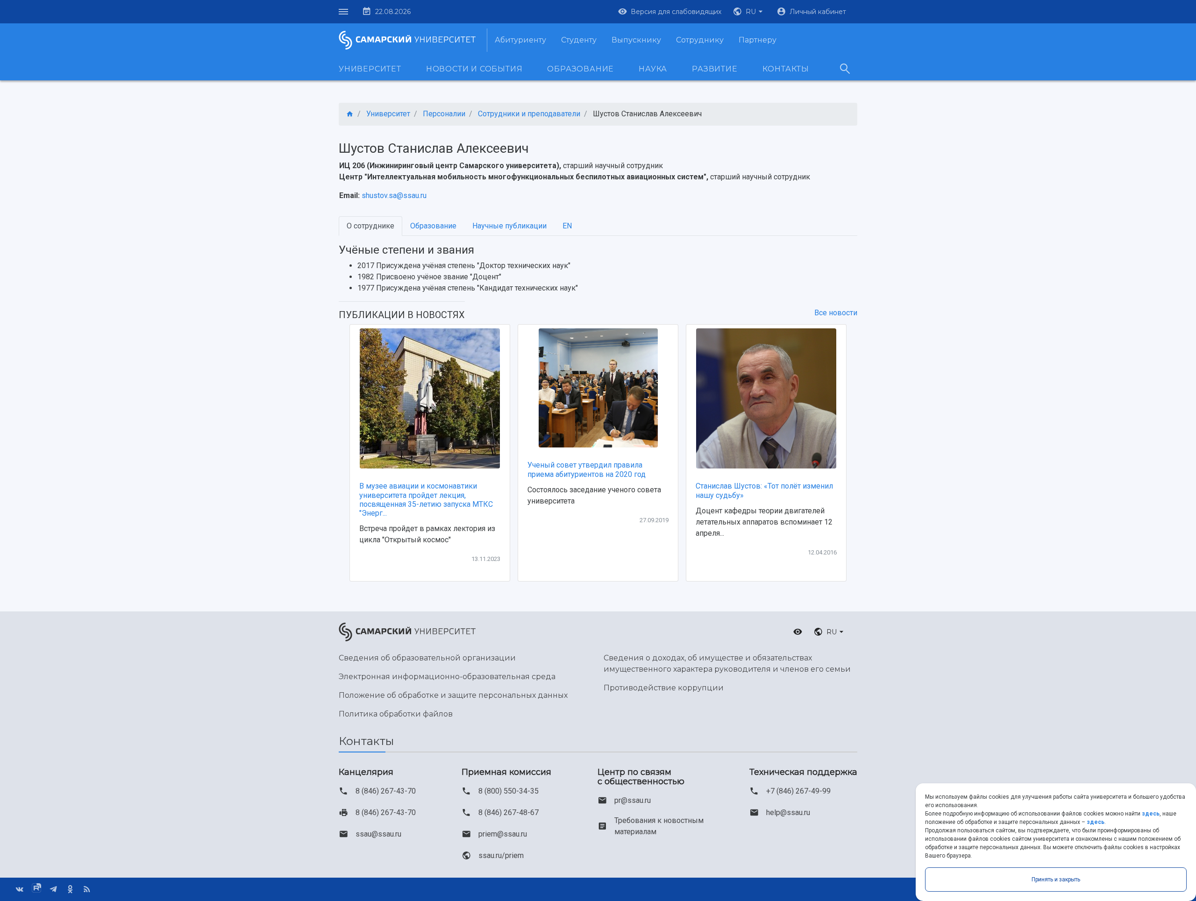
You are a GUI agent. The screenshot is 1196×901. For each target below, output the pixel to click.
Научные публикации (509, 225)
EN (567, 225)
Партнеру (757, 39)
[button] (749, 12)
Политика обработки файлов (396, 713)
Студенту (579, 39)
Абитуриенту (520, 39)
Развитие (714, 68)
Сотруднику (700, 39)
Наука (653, 68)
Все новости (835, 312)
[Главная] (350, 114)
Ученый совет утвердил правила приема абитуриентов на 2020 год (586, 469)
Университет (370, 68)
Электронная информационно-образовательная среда (447, 676)
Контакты (785, 68)
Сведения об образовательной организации (427, 657)
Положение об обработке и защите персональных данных (453, 695)
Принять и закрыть (1056, 879)
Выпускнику (636, 39)
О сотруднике (370, 225)
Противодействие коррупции (664, 687)
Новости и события (474, 68)
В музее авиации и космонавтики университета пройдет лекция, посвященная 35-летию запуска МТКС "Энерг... (426, 500)
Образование (580, 68)
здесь (1151, 813)
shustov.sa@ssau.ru (394, 195)
